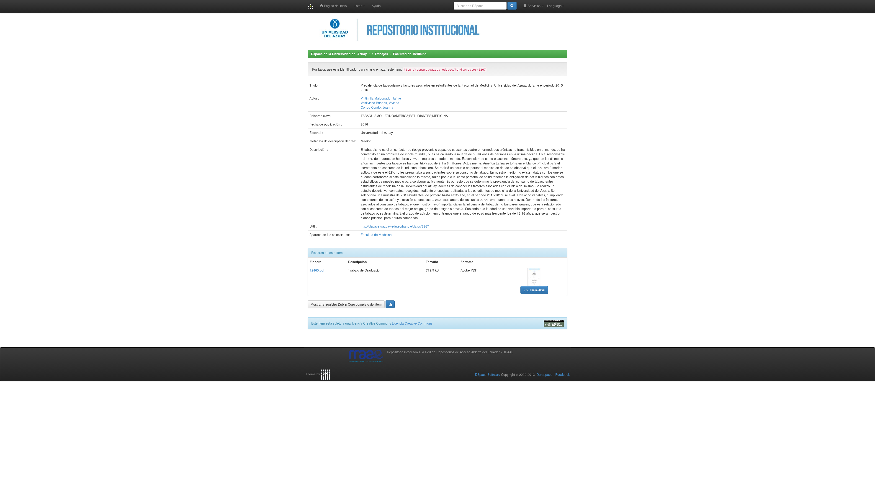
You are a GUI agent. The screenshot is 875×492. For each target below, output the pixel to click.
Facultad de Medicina (410, 53)
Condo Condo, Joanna (377, 107)
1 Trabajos (380, 53)
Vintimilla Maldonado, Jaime (381, 98)
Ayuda (376, 5)
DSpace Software (487, 374)
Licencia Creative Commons (412, 323)
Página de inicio (335, 5)
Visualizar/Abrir (534, 290)
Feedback (562, 374)
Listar (358, 5)
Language (554, 5)
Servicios (534, 5)
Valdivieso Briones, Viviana (380, 102)
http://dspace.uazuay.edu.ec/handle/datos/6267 (395, 226)
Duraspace (544, 374)
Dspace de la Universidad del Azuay (339, 53)
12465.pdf (317, 270)
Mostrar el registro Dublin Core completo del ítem (346, 304)
